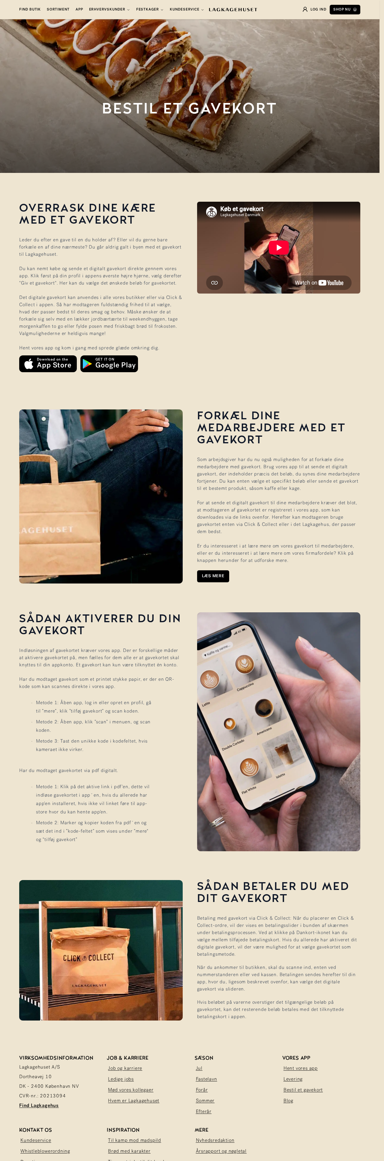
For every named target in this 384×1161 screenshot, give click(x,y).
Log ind (318, 9)
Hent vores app (301, 1068)
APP (79, 9)
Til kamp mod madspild (134, 1140)
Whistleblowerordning (45, 1151)
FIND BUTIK (30, 9)
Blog (288, 1101)
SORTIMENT (58, 9)
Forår (202, 1090)
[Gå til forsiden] (233, 9)
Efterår (204, 1111)
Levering (293, 1079)
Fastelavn (206, 1079)
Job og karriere (125, 1068)
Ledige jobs (121, 1079)
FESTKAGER (147, 9)
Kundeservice (35, 1140)
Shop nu (342, 9)
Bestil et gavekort (303, 1090)
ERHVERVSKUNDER (107, 9)
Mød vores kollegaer (130, 1090)
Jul (199, 1068)
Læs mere (213, 576)
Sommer (205, 1101)
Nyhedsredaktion (215, 1140)
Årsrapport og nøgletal (221, 1151)
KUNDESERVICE (185, 9)
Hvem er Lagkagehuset (133, 1101)
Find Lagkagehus (39, 1105)
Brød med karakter (129, 1151)
